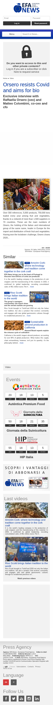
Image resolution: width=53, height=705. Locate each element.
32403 (11, 663)
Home (5, 78)
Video (12, 78)
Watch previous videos (26, 578)
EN (6, 682)
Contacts (31, 667)
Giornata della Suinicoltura (26, 430)
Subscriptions (21, 667)
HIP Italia (26, 457)
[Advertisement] (26, 148)
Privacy (37, 667)
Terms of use (7, 668)
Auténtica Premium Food (26, 404)
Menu (11, 34)
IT (13, 682)
